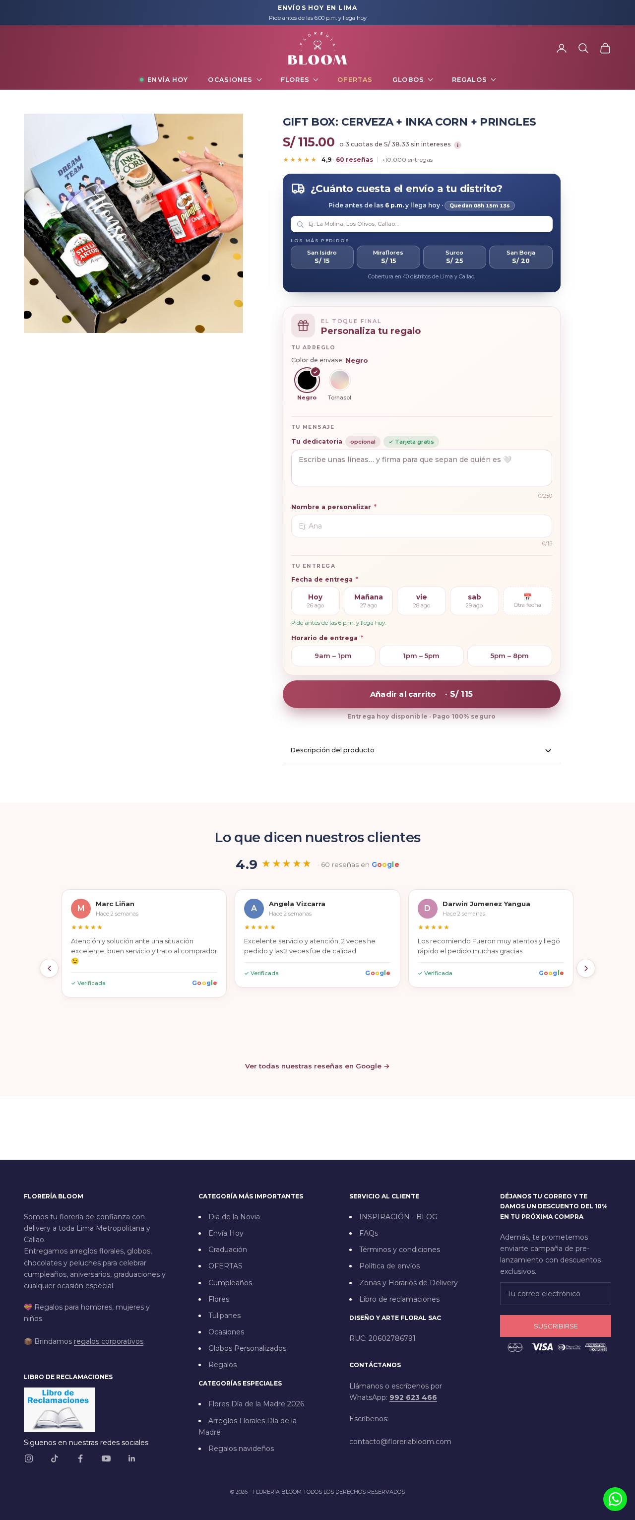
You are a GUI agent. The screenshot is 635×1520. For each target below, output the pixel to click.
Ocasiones (230, 79)
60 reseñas (354, 159)
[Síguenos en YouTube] (106, 1458)
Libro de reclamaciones (399, 1299)
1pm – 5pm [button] (421, 656)
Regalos (469, 79)
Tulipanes (224, 1315)
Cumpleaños (230, 1282)
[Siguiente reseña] (585, 968)
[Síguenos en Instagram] (29, 1458)
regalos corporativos (108, 1341)
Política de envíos (389, 1265)
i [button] (457, 145)
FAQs (368, 1233)
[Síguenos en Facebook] (80, 1458)
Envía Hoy (167, 79)
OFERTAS (225, 1265)
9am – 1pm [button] (333, 656)
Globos (408, 79)
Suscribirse (556, 1326)
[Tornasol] (340, 380)
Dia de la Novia (234, 1216)
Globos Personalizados (247, 1348)
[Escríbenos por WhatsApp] (615, 1499)
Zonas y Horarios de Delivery (408, 1282)
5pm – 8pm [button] (510, 656)
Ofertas (355, 79)
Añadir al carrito (421, 694)
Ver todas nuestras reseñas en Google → (317, 1066)
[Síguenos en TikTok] (55, 1458)
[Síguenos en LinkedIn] (132, 1458)
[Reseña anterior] (49, 968)
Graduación (227, 1249)
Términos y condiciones (399, 1249)
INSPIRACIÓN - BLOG (398, 1216)
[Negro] (307, 380)
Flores (295, 79)
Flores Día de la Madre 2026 (256, 1403)
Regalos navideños (241, 1448)
